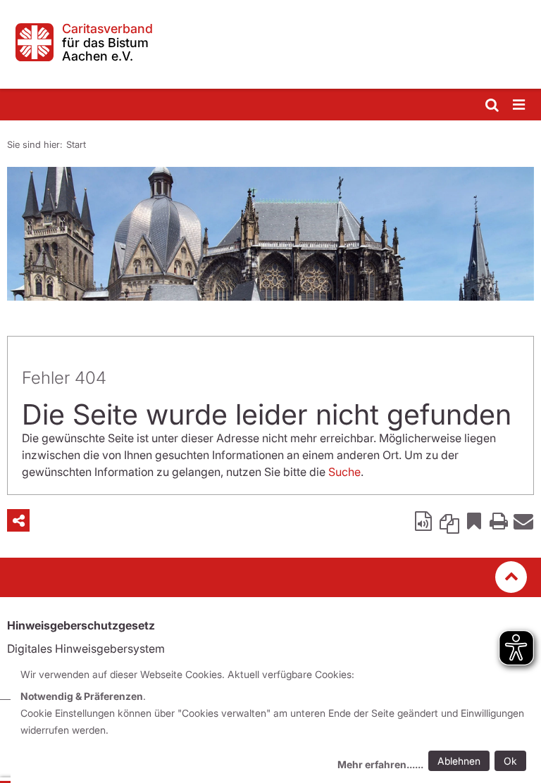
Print (498, 520)
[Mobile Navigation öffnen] (520, 105)
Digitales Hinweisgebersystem (86, 648)
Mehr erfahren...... (380, 764)
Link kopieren (449, 520)
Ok (510, 761)
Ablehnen (458, 761)
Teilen (18, 520)
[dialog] (276, 721)
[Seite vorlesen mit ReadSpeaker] (424, 520)
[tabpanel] (270, 234)
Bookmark (474, 520)
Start (76, 144)
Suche (344, 472)
